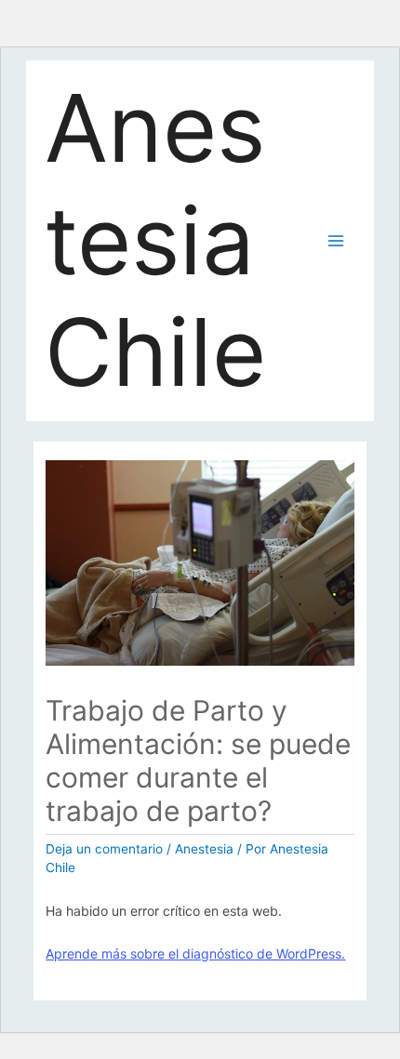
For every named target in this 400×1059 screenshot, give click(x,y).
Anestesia (204, 848)
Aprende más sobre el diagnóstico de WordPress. (195, 953)
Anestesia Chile (155, 240)
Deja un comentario (104, 848)
